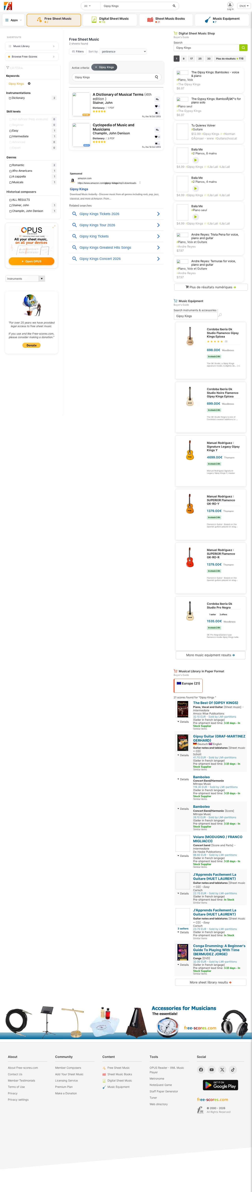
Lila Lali (212, 167)
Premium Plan (64, 1086)
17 (191, 58)
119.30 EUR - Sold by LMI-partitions (215, 786)
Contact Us (15, 1074)
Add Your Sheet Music (69, 1074)
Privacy (13, 1093)
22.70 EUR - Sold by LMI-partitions (215, 893)
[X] (222, 1070)
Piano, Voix (185, 80)
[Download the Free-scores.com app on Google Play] (220, 1085)
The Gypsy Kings (189, 111)
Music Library (21, 46)
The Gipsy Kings (188, 84)
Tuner (153, 1097)
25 (200, 58)
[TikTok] (233, 1070)
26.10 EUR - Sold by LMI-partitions (214, 817)
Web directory (159, 1104)
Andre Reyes (186, 246)
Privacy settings (18, 1099)
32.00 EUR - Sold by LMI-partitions (215, 961)
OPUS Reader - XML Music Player (167, 1070)
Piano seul (184, 106)
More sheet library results (211, 982)
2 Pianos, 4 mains (204, 182)
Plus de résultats (230, 58)
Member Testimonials (21, 1080)
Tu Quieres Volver (203, 125)
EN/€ (243, 5)
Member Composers (68, 1067)
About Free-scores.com (23, 1067)
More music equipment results (210, 655)
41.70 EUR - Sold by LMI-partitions (214, 757)
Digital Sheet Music (119, 1080)
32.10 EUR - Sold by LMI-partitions (214, 716)
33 (208, 58)
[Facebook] (201, 1070)
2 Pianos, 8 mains (204, 153)
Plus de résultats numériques (212, 287)
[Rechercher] (174, 6)
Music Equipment (118, 1086)
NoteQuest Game (161, 1084)
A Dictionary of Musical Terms (122, 98)
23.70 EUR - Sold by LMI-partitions (215, 928)
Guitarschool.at (226, 138)
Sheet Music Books (119, 1074)
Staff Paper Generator (164, 1091)
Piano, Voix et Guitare (192, 242)
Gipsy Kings (106, 67)
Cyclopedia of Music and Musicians (113, 129)
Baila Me (197, 149)
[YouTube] (212, 1070)
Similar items (200, 728)
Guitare (197, 129)
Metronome (157, 1078)
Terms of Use (16, 1086)
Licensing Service (66, 1080)
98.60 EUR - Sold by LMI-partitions (215, 854)
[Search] (156, 77)
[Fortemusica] (200, 1110)
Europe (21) (190, 683)
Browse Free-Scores (24, 56)
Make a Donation (66, 1093)
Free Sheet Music (118, 1067)
